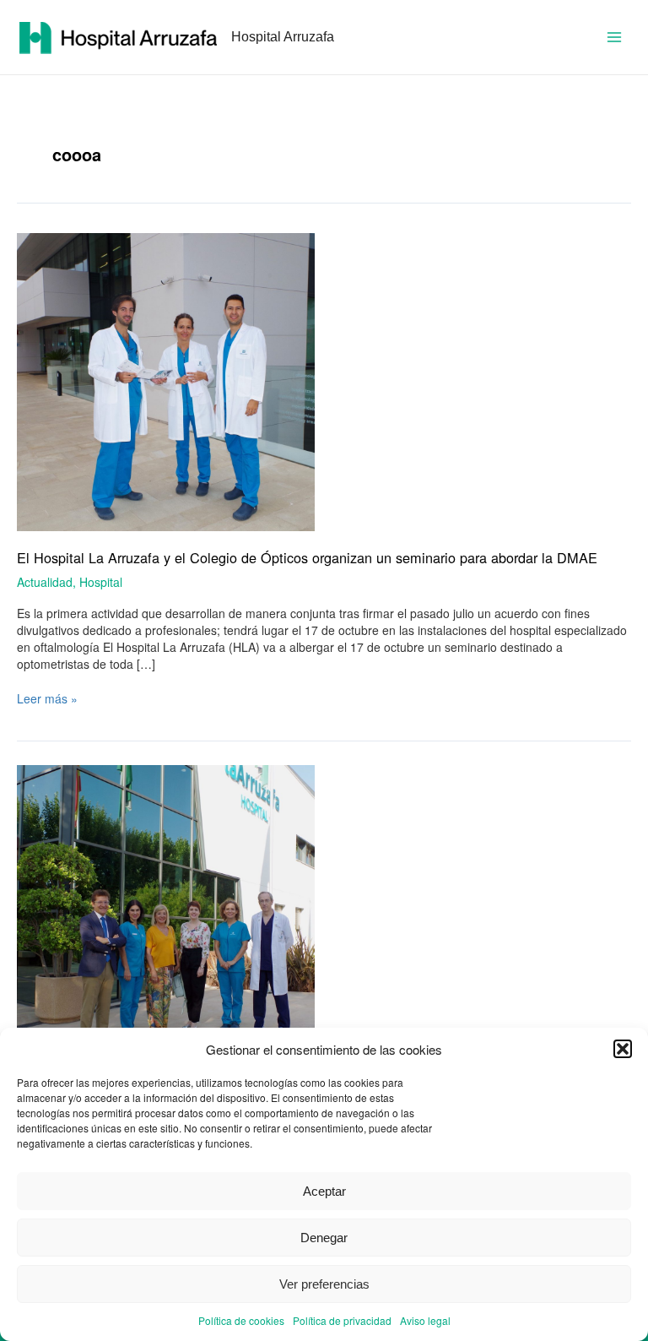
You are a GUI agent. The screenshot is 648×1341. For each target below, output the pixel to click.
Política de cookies (241, 1320)
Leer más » (47, 698)
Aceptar (324, 1191)
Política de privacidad (342, 1320)
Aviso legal (425, 1320)
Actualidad (45, 581)
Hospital (100, 581)
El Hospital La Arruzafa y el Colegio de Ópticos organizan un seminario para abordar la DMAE (307, 557)
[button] (622, 1048)
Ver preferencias (324, 1284)
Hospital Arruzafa (282, 36)
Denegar (324, 1237)
